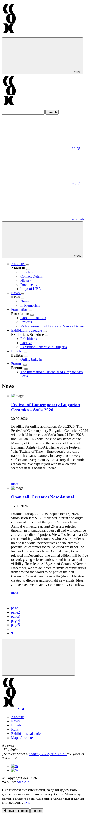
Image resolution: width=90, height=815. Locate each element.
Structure (26, 272)
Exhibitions (28, 339)
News (16, 293)
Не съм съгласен (16, 810)
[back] (28, 269)
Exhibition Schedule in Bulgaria (43, 347)
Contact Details (31, 276)
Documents (28, 285)
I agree (37, 810)
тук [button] (27, 802)
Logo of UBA (30, 289)
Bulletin (17, 351)
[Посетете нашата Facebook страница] (14, 766)
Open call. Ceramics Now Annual (42, 496)
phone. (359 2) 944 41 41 (48, 754)
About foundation (33, 318)
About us (18, 264)
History (25, 280)
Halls (15, 729)
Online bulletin (31, 359)
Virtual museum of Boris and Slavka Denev (52, 326)
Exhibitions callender (26, 734)
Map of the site (22, 738)
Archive (26, 343)
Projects (26, 322)
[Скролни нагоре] (38, 657)
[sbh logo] (9, 35)
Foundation (20, 309)
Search (52, 112)
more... (16, 484)
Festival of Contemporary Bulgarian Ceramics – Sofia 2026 (45, 407)
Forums (17, 364)
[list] (27, 265)
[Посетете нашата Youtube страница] (14, 770)
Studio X (23, 782)
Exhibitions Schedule (27, 330)
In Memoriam (30, 305)
